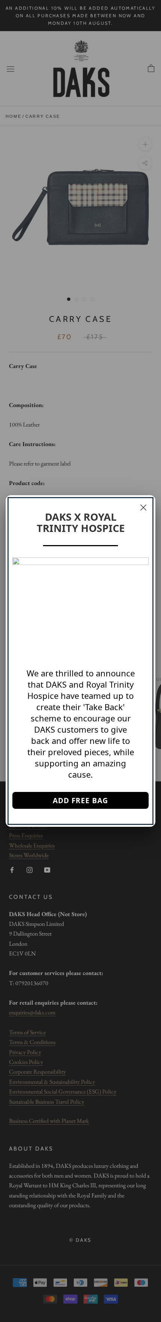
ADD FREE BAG (80, 800)
